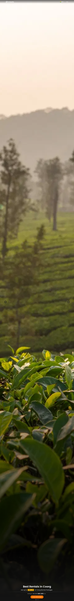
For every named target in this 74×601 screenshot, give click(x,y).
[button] (5, 301)
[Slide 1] (35, 599)
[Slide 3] (38, 599)
